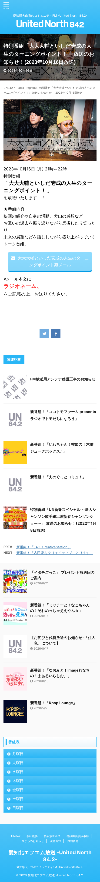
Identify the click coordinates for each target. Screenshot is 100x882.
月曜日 (17, 753)
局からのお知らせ (33, 841)
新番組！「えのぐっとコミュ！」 (58, 477)
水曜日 (17, 771)
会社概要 (32, 836)
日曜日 (17, 807)
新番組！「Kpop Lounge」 (53, 702)
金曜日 (17, 789)
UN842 (15, 836)
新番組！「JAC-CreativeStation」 (43, 547)
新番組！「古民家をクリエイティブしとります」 (54, 553)
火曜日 (17, 762)
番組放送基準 (52, 836)
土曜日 (17, 798)
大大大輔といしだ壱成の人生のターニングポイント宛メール (53, 261)
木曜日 (17, 780)
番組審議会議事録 (78, 836)
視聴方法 (55, 841)
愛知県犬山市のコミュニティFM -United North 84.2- (50, 867)
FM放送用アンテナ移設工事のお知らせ (62, 379)
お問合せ (72, 841)
